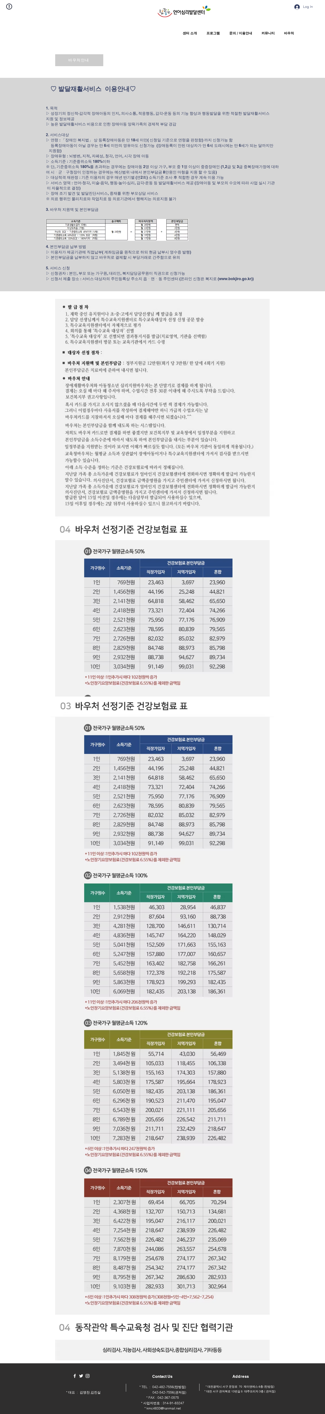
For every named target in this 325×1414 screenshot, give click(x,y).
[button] (189, 33)
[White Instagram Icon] (87, 1376)
